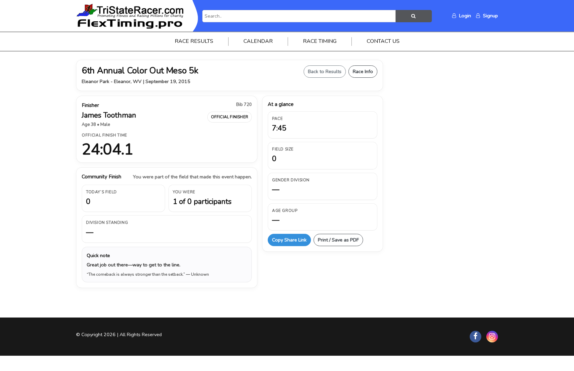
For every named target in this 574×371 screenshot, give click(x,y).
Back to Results (324, 71)
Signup (490, 15)
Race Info (363, 71)
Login (464, 15)
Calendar (258, 41)
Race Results (194, 41)
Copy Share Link (289, 239)
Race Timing (319, 41)
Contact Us (383, 41)
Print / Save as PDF (338, 239)
